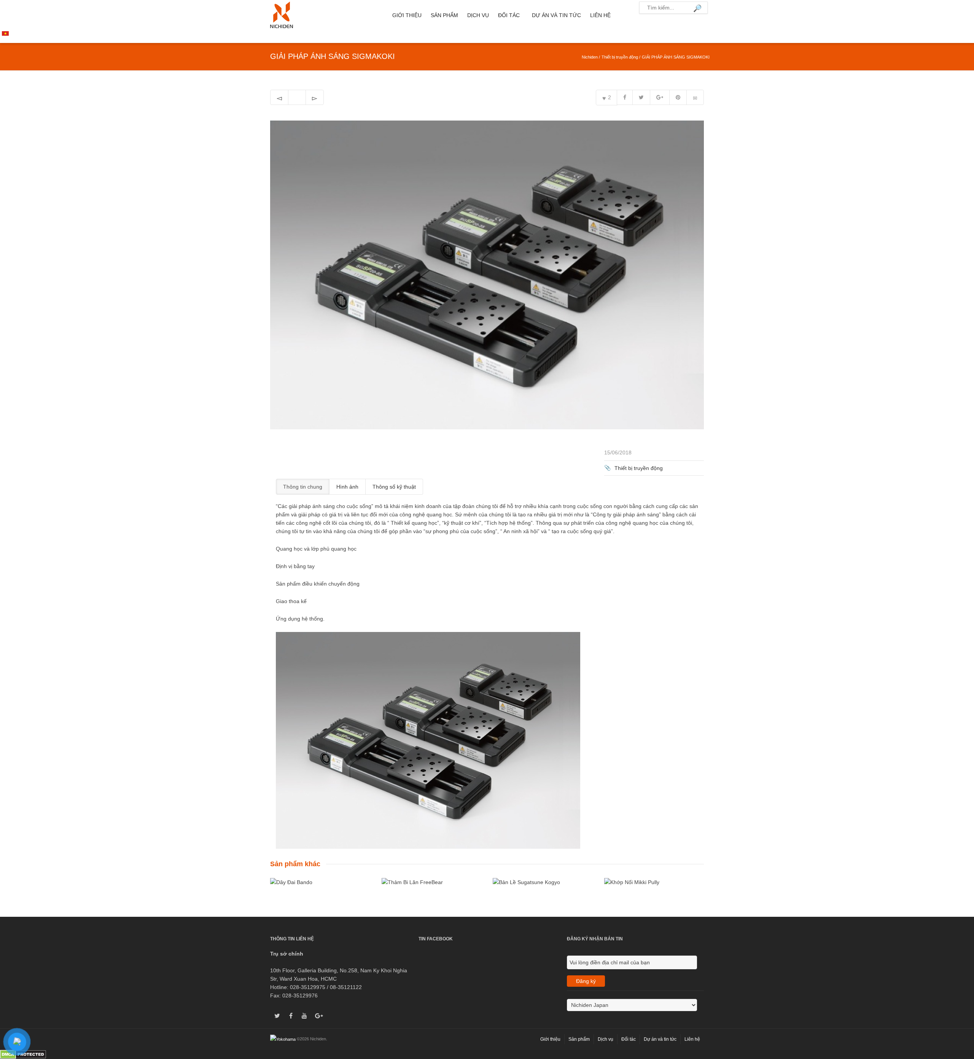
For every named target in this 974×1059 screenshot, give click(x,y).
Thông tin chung (302, 487)
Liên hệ (600, 15)
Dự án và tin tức (556, 15)
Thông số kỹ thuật (394, 487)
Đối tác (509, 15)
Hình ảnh (347, 487)
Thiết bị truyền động (620, 57)
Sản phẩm (444, 15)
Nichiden (590, 57)
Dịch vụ (478, 15)
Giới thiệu (407, 15)
